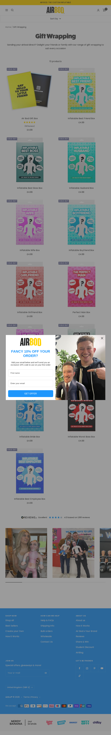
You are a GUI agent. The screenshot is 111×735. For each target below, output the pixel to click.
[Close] (102, 338)
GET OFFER (30, 393)
